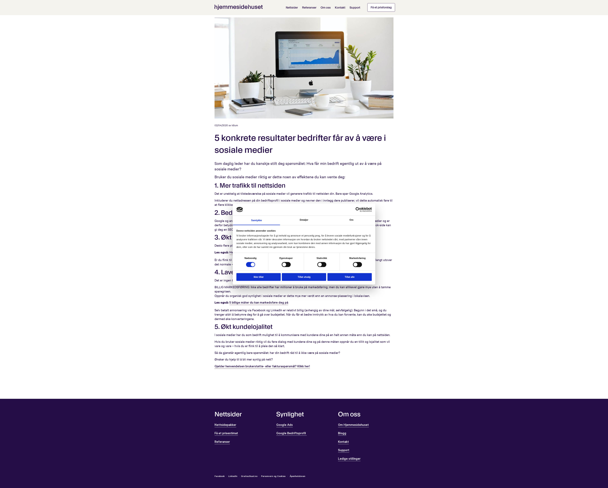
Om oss (326, 7)
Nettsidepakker (225, 425)
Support (355, 7)
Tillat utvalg (304, 277)
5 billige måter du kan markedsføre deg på (258, 303)
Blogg (342, 433)
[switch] (286, 264)
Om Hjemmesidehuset (353, 425)
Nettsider (292, 7)
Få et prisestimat (226, 433)
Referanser (309, 7)
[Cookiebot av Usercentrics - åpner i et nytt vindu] (358, 209)
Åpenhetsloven (297, 476)
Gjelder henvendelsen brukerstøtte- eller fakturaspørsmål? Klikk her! (262, 367)
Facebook (220, 476)
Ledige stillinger (349, 459)
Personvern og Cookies (273, 476)
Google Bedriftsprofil (291, 433)
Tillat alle (350, 277)
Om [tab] (351, 220)
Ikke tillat (258, 277)
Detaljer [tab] (304, 220)
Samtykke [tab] (256, 220)
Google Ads (284, 425)
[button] (381, 7)
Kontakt (340, 7)
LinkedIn (233, 476)
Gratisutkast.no (249, 476)
